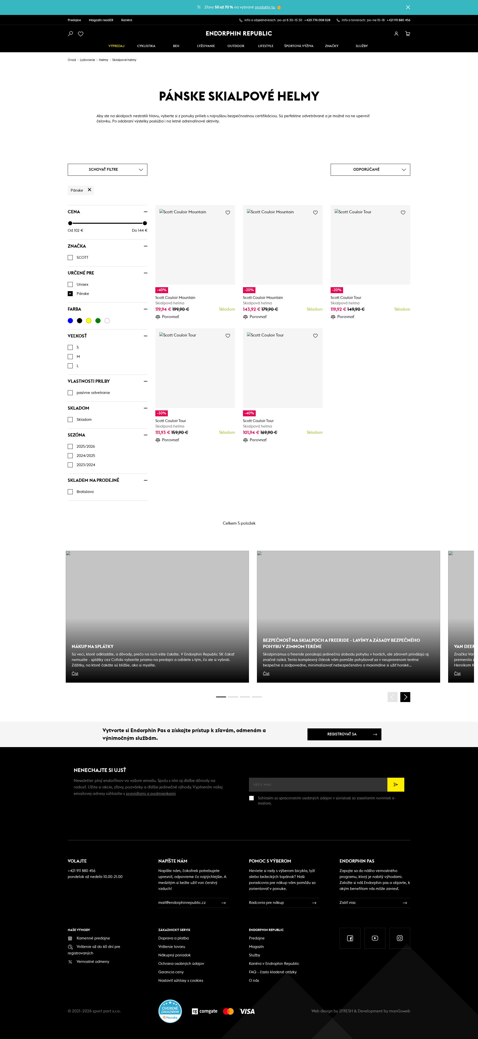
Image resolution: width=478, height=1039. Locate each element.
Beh (176, 46)
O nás (254, 981)
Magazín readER (101, 20)
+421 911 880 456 (398, 20)
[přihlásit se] (396, 34)
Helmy (103, 60)
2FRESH (346, 1011)
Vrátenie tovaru (171, 947)
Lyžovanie (206, 46)
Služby (254, 955)
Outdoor (236, 46)
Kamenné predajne (93, 938)
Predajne (74, 20)
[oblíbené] (82, 34)
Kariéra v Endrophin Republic (274, 964)
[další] (405, 697)
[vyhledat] (70, 34)
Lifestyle (265, 46)
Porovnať (170, 317)
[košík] (408, 34)
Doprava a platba (173, 938)
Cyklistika (146, 46)
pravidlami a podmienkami (151, 794)
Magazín (256, 947)
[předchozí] (393, 697)
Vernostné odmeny (93, 962)
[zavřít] (408, 7)
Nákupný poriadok (174, 955)
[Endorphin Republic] (239, 33)
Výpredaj (116, 46)
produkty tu (265, 7)
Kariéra (126, 20)
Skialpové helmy (124, 60)
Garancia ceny (171, 972)
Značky (331, 46)
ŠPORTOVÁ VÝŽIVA (298, 46)
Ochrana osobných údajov (181, 964)
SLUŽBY (362, 46)
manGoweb (399, 1011)
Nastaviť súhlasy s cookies (180, 981)
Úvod (72, 60)
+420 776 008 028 (317, 20)
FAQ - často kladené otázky (273, 972)
